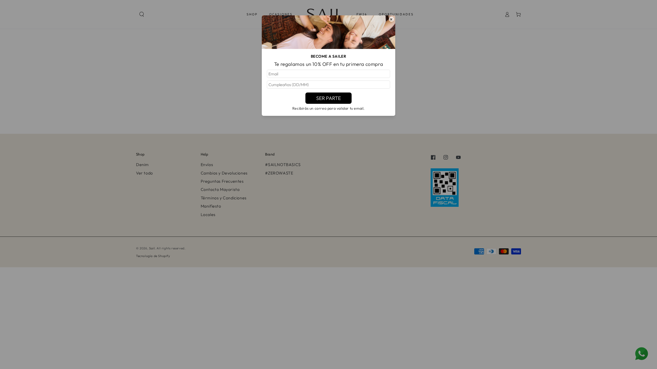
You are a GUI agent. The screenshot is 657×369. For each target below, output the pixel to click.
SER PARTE (328, 98)
